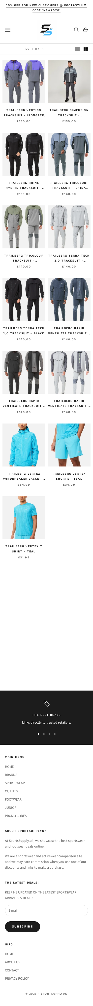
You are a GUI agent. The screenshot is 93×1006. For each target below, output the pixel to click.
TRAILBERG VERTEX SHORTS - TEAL (69, 476)
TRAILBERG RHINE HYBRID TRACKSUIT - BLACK (24, 186)
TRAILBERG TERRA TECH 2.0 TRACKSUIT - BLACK (24, 330)
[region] (46, 713)
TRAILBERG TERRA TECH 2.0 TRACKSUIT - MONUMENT (69, 259)
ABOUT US (12, 962)
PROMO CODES (16, 815)
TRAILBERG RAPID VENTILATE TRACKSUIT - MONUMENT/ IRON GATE (69, 404)
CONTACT (12, 970)
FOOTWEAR (13, 799)
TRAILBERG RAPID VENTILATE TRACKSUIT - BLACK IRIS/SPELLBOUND (69, 331)
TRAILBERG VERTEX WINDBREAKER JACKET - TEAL (24, 477)
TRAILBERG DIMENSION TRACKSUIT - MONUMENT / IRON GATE (69, 113)
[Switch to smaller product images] (86, 49)
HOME (9, 766)
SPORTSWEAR (15, 783)
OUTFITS (11, 791)
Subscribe (22, 926)
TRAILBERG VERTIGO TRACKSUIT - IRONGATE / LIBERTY (24, 113)
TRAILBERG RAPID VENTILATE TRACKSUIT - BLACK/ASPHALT (24, 404)
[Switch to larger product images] (77, 49)
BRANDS (11, 775)
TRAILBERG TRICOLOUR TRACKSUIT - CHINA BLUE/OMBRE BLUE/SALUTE (69, 186)
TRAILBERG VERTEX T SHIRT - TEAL (23, 548)
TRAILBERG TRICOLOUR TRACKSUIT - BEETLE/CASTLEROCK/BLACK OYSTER (24, 259)
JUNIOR (10, 807)
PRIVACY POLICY (17, 978)
